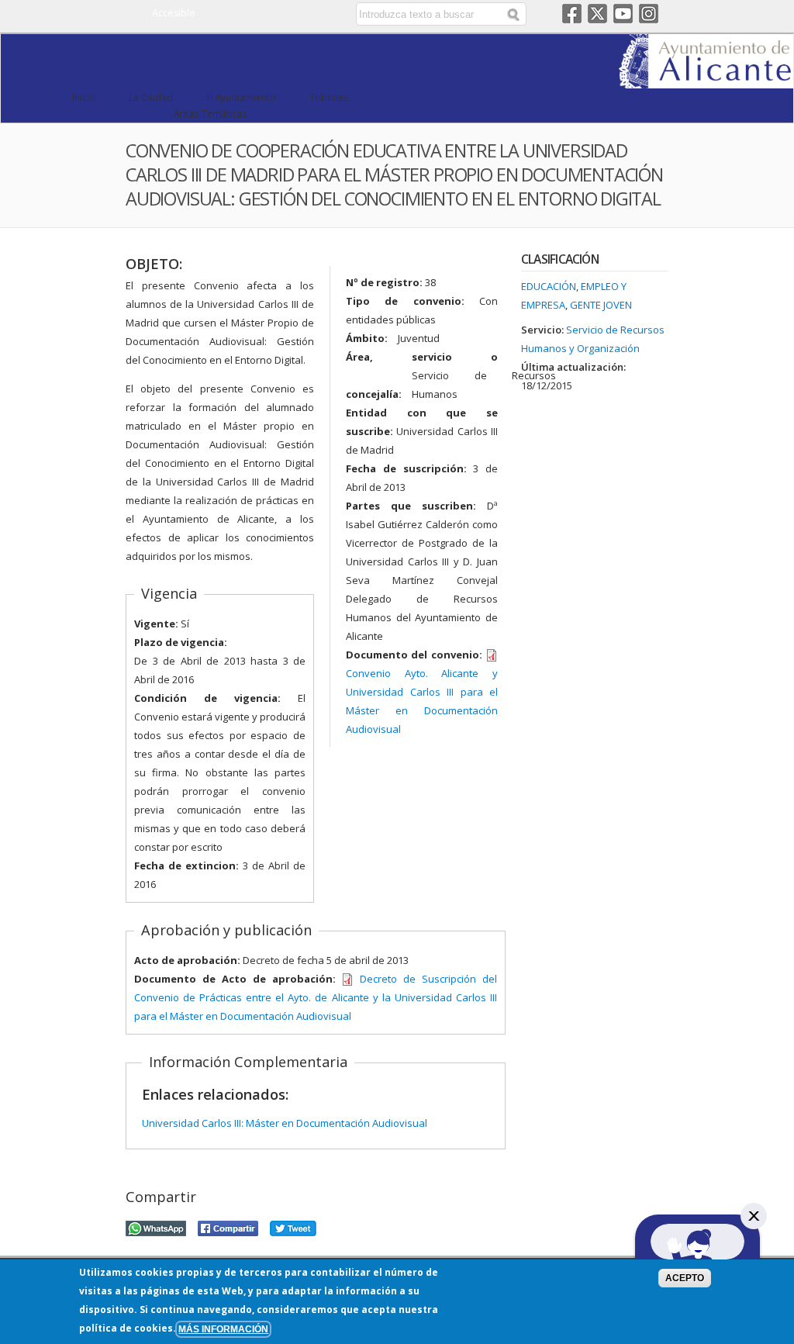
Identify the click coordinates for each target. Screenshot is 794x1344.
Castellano (280, 14)
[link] (706, 79)
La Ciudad (151, 97)
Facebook (572, 13)
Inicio (83, 97)
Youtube (623, 13)
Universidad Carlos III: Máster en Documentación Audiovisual (284, 1123)
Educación (548, 286)
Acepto (684, 1278)
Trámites (329, 97)
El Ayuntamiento (241, 97)
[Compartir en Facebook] (228, 1226)
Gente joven (601, 305)
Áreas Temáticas (210, 113)
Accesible (173, 12)
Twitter (597, 13)
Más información (223, 1329)
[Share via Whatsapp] (156, 1226)
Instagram (648, 13)
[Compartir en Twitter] (293, 1226)
